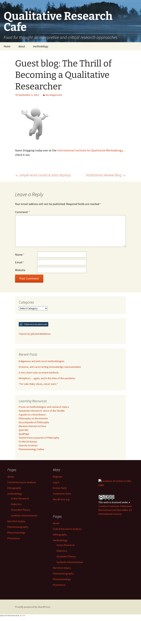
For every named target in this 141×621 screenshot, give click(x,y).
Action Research (20, 498)
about (21, 46)
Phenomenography (17, 527)
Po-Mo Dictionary (28, 441)
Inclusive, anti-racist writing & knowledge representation (50, 366)
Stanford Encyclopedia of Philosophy (39, 437)
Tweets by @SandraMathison (35, 333)
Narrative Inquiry (16, 521)
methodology (40, 46)
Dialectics (16, 504)
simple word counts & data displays (43, 175)
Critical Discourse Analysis (21, 482)
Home (7, 46)
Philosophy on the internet (33, 418)
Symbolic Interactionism (24, 515)
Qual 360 (23, 430)
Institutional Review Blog (106, 175)
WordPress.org (61, 499)
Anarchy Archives (28, 445)
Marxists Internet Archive (32, 426)
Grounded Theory (20, 509)
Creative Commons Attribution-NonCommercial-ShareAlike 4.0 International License (115, 509)
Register (57, 476)
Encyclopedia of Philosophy (34, 422)
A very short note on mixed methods (39, 372)
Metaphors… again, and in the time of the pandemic (47, 378)
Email (19, 262)
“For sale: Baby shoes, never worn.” (38, 384)
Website (20, 270)
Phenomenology (16, 532)
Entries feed (59, 488)
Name (19, 254)
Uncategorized (54, 95)
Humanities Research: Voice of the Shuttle (42, 410)
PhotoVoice (13, 538)
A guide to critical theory (32, 414)
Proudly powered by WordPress (32, 607)
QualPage (24, 433)
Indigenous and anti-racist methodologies (41, 361)
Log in (56, 482)
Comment (22, 212)
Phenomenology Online (31, 449)
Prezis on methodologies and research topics (44, 406)
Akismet (22, 615)
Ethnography (14, 488)
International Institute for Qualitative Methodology (90, 150)
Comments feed (62, 493)
